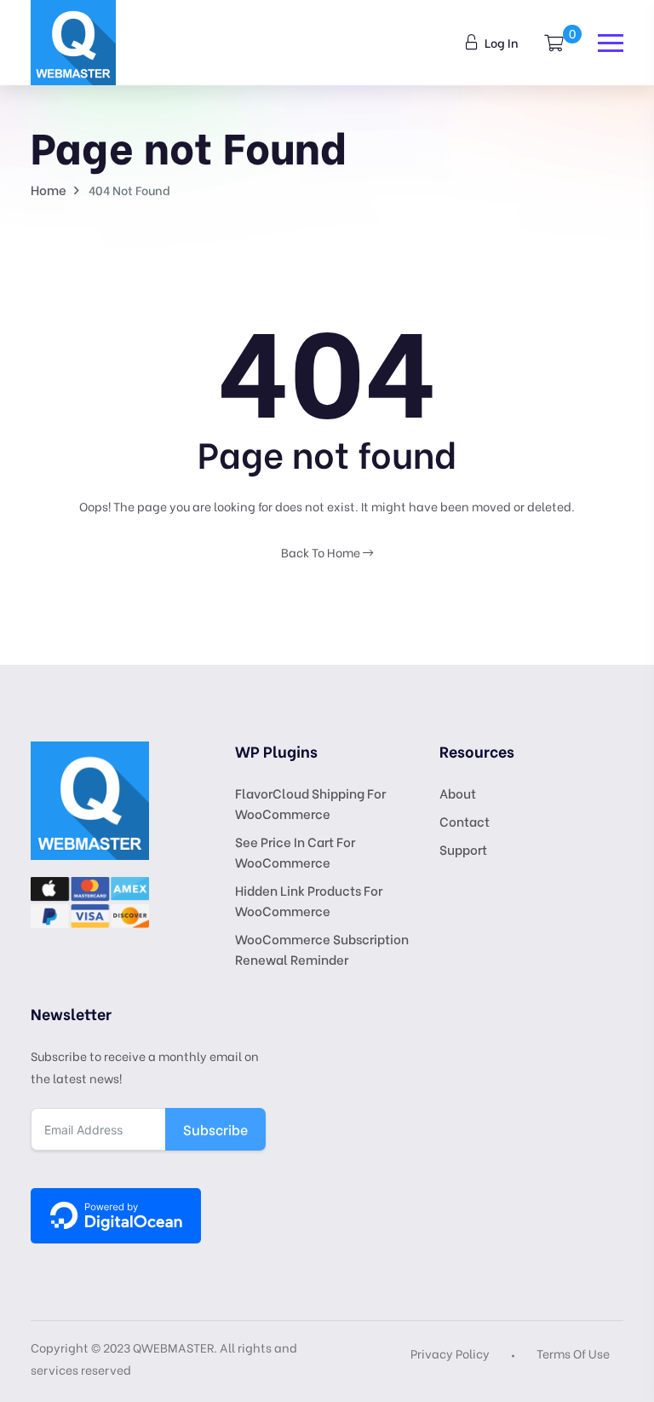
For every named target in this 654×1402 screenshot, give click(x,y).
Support (463, 848)
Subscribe (215, 1129)
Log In (500, 42)
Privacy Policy (450, 1353)
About (457, 792)
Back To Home (322, 552)
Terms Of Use (573, 1353)
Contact (464, 820)
